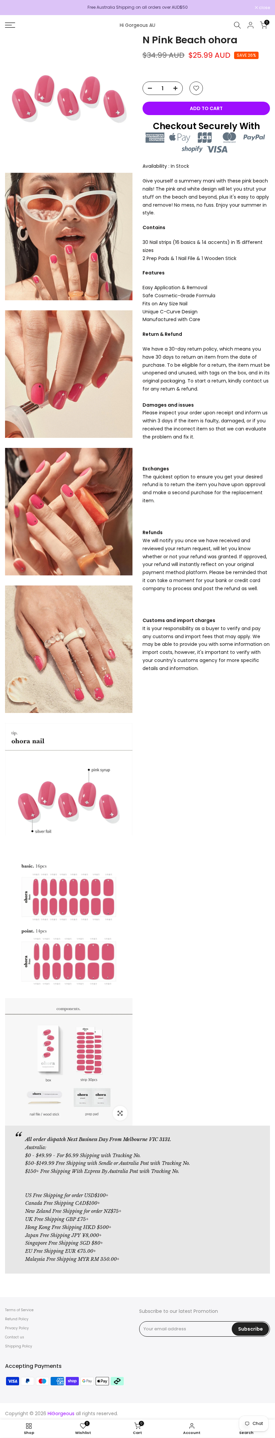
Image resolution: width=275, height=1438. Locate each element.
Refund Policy (17, 1319)
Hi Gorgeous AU (137, 25)
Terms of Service (19, 1310)
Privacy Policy (17, 1328)
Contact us (14, 1337)
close (14, 8)
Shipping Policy (18, 1346)
